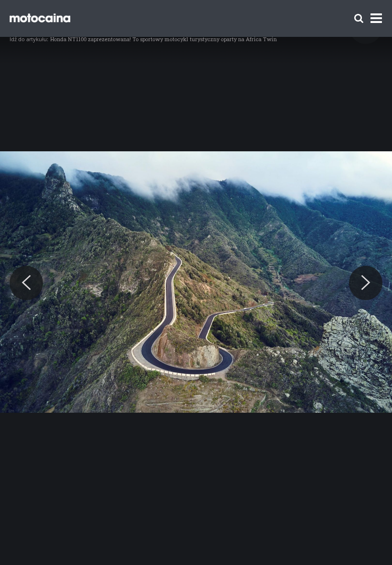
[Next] (365, 283)
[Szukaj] (358, 18)
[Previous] (26, 283)
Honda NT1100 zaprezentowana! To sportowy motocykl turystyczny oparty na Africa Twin (163, 39)
